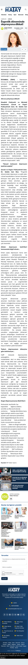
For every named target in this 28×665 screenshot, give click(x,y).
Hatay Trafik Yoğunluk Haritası (19, 627)
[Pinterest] (10, 614)
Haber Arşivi (20, 635)
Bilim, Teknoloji (11, 646)
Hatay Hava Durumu (19, 622)
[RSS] (23, 614)
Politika (12, 647)
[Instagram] (12, 614)
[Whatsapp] (21, 614)
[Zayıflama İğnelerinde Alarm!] (7, 542)
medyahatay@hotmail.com (15, 608)
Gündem (3, 14)
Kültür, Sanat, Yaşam (21, 646)
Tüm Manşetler (20, 631)
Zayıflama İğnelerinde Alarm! (6, 547)
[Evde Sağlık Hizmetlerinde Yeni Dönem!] (21, 542)
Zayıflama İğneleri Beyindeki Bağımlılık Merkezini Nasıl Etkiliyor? (6, 517)
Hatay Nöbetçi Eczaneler (7, 622)
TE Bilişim (18, 650)
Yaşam (18, 644)
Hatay (10, 14)
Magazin (14, 644)
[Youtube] (18, 614)
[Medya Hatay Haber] (13, 9)
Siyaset (5, 644)
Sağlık (10, 19)
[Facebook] (4, 614)
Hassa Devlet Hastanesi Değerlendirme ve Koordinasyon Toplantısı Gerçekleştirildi (5, 533)
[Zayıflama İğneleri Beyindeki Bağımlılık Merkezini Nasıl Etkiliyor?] (7, 511)
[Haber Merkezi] (4, 496)
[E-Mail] (11, 499)
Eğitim (23, 644)
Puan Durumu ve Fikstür (7, 631)
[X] (7, 614)
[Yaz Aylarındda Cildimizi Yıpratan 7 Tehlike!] (21, 511)
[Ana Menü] (1, 9)
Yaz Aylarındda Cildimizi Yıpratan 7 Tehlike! (20, 517)
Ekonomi (20, 14)
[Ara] (25, 10)
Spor (15, 14)
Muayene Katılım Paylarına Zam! (19, 530)
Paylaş (4, 49)
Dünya (22, 642)
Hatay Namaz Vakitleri (6, 627)
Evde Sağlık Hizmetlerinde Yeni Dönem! (19, 548)
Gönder (4, 578)
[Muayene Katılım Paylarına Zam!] (21, 525)
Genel (16, 647)
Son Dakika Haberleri (6, 636)
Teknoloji (3, 646)
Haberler (3, 19)
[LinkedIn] (15, 614)
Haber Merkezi (14, 495)
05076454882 (15, 605)
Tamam (3, 657)
